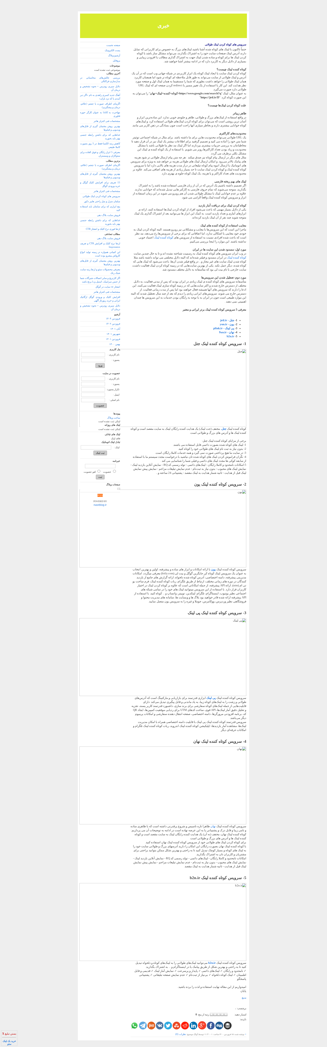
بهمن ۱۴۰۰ (114, 344)
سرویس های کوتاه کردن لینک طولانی (225, 44)
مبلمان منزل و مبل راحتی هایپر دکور (102, 201)
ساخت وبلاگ (113, 418)
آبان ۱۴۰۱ (115, 329)
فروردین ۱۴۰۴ (113, 318)
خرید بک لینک (9, 1041)
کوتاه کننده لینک (163, 237)
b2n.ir (230, 336)
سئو (9, 1044)
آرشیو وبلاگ (114, 55)
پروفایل (116, 60)
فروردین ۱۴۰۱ (113, 339)
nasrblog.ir (100, 504)
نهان (213, 826)
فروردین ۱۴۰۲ (113, 324)
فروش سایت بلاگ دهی (108, 215)
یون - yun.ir (227, 324)
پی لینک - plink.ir (223, 328)
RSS (100, 495)
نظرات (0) (180, 1034)
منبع (244, 997)
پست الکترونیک (112, 50)
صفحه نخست (113, 45)
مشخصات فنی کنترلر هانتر (107, 121)
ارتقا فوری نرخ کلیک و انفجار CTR (103, 229)
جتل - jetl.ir (227, 320)
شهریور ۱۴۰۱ (113, 334)
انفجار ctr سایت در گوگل (107, 287)
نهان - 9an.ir (226, 332)
